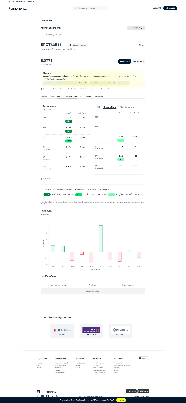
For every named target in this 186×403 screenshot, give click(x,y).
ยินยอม (121, 400)
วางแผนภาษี (135, 28)
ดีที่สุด (68, 121)
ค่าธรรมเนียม (98, 96)
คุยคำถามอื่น (124, 83)
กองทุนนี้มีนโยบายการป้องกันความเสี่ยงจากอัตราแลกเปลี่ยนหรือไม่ (65, 83)
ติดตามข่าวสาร (138, 61)
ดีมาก (68, 141)
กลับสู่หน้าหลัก (47, 20)
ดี (121, 140)
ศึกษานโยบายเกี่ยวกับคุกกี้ (106, 400)
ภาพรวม (44, 96)
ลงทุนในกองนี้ (124, 61)
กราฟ (52, 96)
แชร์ (143, 45)
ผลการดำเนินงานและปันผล (67, 96)
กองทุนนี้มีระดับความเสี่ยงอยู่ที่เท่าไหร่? (102, 83)
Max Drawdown (127, 107)
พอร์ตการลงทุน (85, 96)
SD (98, 107)
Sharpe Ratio (109, 107)
